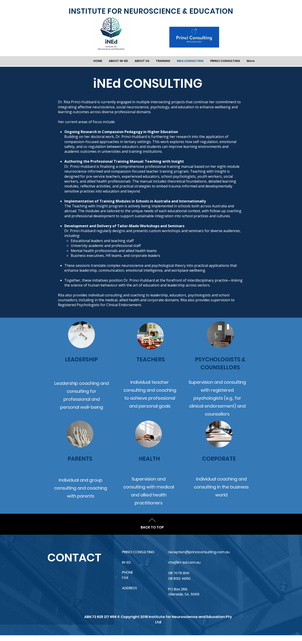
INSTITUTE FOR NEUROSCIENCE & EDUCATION (151, 11)
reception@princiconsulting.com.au (199, 552)
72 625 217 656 (104, 616)
